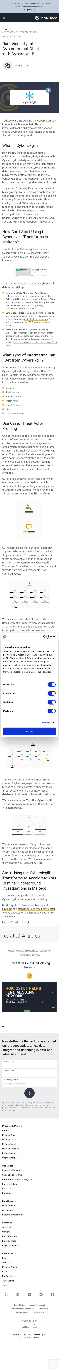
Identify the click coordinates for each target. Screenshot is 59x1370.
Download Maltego (11, 1170)
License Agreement (37, 1305)
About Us (6, 1227)
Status (5, 1285)
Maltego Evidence (10, 1148)
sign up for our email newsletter (36, 908)
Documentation (9, 1184)
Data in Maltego (12, 36)
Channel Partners (10, 1158)
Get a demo (7, 1188)
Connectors (7, 1210)
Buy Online (7, 1193)
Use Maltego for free (12, 1175)
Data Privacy (43, 1309)
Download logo (9, 1241)
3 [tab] (10, 1026)
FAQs (4, 1271)
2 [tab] (6, 1026)
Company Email (11, 1080)
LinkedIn (7, 908)
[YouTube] (29, 1294)
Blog (4, 1258)
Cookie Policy (38, 1312)
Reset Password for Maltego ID (17, 1179)
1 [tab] (3, 1026)
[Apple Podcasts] (52, 1294)
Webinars (6, 1262)
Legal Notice (19, 1305)
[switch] (52, 693)
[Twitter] (6, 1294)
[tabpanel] (29, 983)
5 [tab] (17, 1026)
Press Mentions (9, 1236)
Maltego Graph (9, 1135)
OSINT (11, 950)
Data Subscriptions (16, 313)
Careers (6, 1232)
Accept (29, 731)
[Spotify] (41, 1294)
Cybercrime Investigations (19, 32)
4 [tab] (13, 1026)
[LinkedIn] (18, 1294)
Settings (46, 722)
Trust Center (8, 1281)
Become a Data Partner (13, 1214)
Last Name (9, 1071)
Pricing (5, 1130)
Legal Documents (10, 1245)
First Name (9, 1062)
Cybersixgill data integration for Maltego (25, 899)
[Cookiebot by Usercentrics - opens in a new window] (43, 637)
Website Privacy (21, 1312)
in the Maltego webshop (36, 319)
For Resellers (8, 1276)
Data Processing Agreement (22, 1309)
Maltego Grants (9, 1267)
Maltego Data (8, 1153)
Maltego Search (9, 1139)
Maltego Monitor (10, 1144)
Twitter (39, 905)
